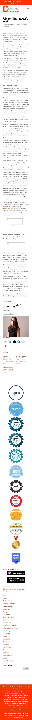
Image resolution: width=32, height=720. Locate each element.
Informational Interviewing (10, 628)
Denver (25, 695)
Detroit (9, 697)
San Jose (16, 708)
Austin (6, 693)
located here (21, 282)
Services (14, 713)
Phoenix (7, 705)
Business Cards (7, 601)
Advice (25, 24)
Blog (9, 713)
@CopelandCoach (8, 314)
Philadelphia (22, 703)
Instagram (25, 686)
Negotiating (6, 639)
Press (14, 715)
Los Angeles (23, 699)
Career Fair (6, 609)
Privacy (25, 715)
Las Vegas (16, 699)
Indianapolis (7, 699)
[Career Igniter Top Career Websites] (16, 507)
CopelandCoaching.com (10, 296)
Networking (6, 641)
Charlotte (24, 693)
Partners (25, 713)
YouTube (16, 689)
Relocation (6, 652)
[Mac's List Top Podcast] (16, 463)
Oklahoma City (13, 703)
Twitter (19, 686)
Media (5, 636)
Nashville (21, 701)
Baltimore (12, 693)
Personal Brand (7, 647)
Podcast (5, 650)
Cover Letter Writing (8, 617)
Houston (22, 697)
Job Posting (6, 633)
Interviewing (6, 631)
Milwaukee (14, 701)
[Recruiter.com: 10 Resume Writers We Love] (16, 493)
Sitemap (19, 715)
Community (6, 614)
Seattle (22, 708)
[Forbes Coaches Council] (16, 400)
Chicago (7, 695)
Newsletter (6, 26)
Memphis (7, 701)
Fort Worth (15, 697)
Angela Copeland (9, 24)
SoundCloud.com (8, 208)
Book (20, 713)
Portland (13, 705)
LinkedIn (13, 686)
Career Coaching (8, 606)
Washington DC (16, 710)
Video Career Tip (8, 661)
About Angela (8, 715)
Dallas (20, 695)
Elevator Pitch (7, 622)
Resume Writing (7, 655)
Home (5, 713)
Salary (5, 658)
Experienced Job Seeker (10, 625)
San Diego (20, 705)
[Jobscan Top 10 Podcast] (16, 415)
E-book (5, 620)
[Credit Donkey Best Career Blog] (16, 478)
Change (5, 612)
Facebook (6, 686)
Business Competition (9, 603)
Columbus (14, 695)
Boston (18, 693)
